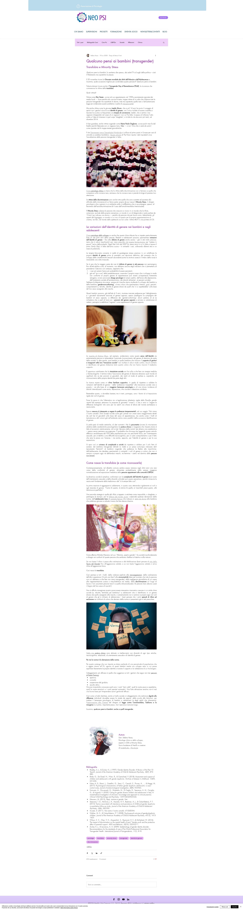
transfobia (100, 838)
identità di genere (136, 838)
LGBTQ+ (113, 42)
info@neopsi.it (138, 903)
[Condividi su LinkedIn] (96, 853)
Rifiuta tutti (225, 907)
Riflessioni (131, 42)
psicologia (91, 838)
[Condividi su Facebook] (87, 853)
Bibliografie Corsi (92, 42)
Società (122, 42)
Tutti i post (80, 42)
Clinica (140, 42)
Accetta (234, 907)
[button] (164, 42)
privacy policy (149, 903)
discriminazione (93, 842)
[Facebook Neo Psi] (113, 899)
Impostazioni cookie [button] (213, 907)
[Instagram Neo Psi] (118, 899)
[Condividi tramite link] (101, 853)
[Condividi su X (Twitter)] (92, 853)
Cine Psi (104, 42)
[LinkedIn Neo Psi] (128, 899)
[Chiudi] (241, 906)
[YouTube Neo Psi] (123, 899)
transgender (124, 838)
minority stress (111, 838)
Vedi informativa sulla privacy (69, 908)
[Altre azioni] (155, 55)
